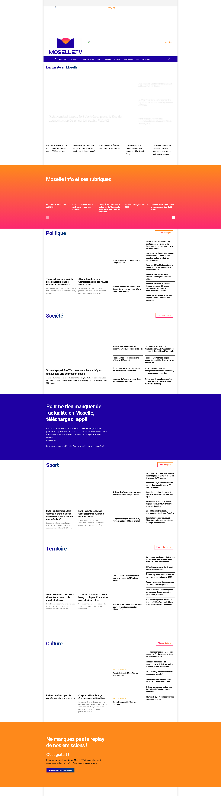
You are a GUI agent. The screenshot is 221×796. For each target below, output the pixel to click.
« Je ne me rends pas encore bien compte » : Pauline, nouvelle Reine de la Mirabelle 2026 (159, 654)
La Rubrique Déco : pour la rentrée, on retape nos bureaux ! (82, 206)
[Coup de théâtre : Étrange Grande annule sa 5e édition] (110, 137)
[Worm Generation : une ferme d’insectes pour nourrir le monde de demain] (61, 574)
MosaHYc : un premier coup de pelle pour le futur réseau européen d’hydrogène (127, 606)
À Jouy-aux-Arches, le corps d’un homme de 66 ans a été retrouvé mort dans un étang (158, 381)
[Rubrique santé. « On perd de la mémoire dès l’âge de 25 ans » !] (163, 193)
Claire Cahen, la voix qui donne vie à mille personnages (160, 698)
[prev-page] (47, 217)
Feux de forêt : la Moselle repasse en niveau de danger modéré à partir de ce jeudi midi (159, 592)
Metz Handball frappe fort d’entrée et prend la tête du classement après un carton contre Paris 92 (59, 515)
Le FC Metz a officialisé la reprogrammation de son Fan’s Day (160, 512)
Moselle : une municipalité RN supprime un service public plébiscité (128, 347)
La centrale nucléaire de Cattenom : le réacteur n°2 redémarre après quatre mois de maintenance (160, 559)
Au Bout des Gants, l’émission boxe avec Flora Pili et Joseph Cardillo (127, 493)
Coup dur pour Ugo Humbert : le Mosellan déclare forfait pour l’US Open (159, 494)
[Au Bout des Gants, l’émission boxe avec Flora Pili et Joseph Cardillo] (127, 480)
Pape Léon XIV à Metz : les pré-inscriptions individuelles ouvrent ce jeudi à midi (159, 360)
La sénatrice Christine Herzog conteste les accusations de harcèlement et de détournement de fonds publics (159, 245)
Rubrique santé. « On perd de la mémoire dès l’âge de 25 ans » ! (162, 206)
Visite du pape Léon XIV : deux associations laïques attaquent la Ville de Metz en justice (74, 372)
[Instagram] (158, 3)
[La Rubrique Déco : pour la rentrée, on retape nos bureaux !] (84, 193)
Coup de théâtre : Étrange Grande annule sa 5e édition (91, 697)
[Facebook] (154, 3)
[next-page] (173, 217)
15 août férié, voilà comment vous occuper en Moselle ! (159, 673)
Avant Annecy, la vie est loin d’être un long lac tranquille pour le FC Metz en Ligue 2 (56, 148)
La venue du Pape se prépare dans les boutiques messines (126, 380)
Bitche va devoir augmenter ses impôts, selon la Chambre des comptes (159, 297)
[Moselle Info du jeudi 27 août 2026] (137, 193)
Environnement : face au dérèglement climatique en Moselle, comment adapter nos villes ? (159, 370)
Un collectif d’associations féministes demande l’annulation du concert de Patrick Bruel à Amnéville (159, 348)
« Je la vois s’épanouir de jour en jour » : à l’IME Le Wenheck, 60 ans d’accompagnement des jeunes (159, 602)
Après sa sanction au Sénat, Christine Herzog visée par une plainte (158, 276)
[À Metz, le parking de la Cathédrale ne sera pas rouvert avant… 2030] (93, 258)
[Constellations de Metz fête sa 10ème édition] (127, 658)
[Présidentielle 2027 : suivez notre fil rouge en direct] (127, 248)
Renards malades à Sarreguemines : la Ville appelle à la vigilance (160, 583)
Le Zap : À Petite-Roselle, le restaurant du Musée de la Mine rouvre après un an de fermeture (109, 208)
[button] (169, 59)
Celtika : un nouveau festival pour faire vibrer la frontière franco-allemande (159, 689)
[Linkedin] (170, 3)
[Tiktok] (166, 3)
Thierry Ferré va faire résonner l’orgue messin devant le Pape (158, 680)
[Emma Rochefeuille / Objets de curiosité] (127, 687)
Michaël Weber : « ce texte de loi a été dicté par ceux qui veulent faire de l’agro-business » (127, 289)
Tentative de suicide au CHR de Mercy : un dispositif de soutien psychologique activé (84, 148)
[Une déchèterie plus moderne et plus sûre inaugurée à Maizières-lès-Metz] (137, 137)
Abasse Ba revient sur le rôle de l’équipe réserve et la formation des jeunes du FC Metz (160, 503)
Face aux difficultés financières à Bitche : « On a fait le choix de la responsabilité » (159, 267)
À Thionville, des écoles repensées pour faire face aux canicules (126, 369)
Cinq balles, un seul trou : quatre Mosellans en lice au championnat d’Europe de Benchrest (159, 520)
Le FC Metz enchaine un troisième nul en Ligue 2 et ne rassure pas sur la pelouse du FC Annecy (160, 475)
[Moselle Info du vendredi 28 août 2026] (58, 193)
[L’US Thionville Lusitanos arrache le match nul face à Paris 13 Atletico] (156, 79)
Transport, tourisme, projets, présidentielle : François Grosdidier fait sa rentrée (59, 282)
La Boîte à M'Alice (120, 670)
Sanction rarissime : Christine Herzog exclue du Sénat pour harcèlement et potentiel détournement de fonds (158, 287)
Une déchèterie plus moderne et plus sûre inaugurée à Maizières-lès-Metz (126, 578)
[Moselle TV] (65, 46)
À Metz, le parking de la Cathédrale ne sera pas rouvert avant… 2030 (93, 282)
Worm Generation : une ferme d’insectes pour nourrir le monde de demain (60, 597)
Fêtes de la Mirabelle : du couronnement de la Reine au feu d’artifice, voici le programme (159, 664)
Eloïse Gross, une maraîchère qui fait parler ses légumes (159, 568)
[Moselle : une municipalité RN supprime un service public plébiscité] (128, 333)
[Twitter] (162, 3)
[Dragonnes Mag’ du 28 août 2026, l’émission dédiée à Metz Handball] (127, 507)
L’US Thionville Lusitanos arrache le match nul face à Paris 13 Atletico (91, 514)
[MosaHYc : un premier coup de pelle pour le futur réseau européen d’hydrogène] (127, 593)
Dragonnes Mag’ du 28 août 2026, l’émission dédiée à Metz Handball (126, 519)
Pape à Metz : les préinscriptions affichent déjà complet (126, 359)
